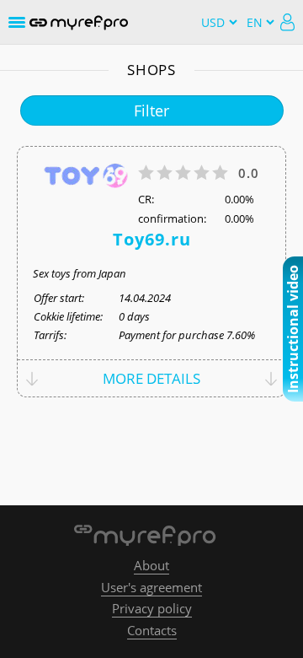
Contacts (152, 630)
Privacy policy (152, 608)
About (151, 565)
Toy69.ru (152, 240)
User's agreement (151, 587)
